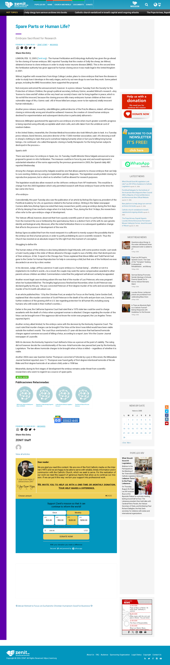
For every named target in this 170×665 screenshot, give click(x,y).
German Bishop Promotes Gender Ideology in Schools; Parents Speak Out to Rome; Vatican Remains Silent (141, 279)
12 (146, 424)
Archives (54, 45)
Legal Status (136, 655)
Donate (89, 5)
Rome (50, 5)
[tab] (129, 602)
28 (124, 437)
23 (133, 433)
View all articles (23, 454)
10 (137, 424)
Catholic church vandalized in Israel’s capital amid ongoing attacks (76, 12)
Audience (104, 655)
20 (150, 429)
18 (141, 429)
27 (150, 433)
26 (146, 433)
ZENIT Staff (42, 45)
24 (137, 433)
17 (137, 429)
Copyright (147, 655)
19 (146, 429)
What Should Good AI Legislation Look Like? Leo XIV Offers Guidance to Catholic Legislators (137, 184)
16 (133, 429)
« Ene (124, 443)
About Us (90, 655)
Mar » (129, 443)
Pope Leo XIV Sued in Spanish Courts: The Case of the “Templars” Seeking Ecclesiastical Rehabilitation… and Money (141, 262)
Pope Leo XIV (40, 5)
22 (128, 433)
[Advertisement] (66, 583)
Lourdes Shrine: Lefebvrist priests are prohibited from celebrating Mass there (141, 294)
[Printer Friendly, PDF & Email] (22, 377)
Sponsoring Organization (120, 655)
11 (141, 424)
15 (128, 429)
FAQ (97, 655)
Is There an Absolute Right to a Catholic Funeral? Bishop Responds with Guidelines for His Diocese (141, 308)
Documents (78, 5)
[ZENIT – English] (19, 4)
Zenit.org (42, 58)
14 (124, 429)
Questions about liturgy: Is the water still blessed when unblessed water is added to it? (141, 245)
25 (141, 433)
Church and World (62, 5)
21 (124, 433)
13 (150, 424)
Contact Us (157, 655)
